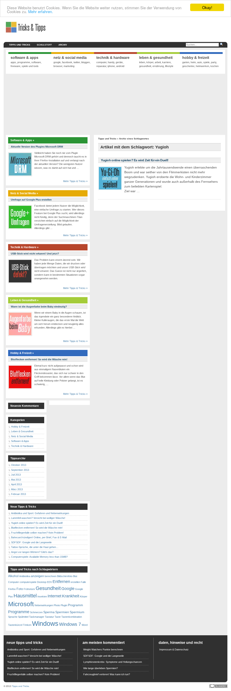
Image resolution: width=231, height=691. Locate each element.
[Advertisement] (115, 104)
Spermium (77, 612)
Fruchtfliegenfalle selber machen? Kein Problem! (37, 532)
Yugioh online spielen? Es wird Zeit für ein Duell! (134, 160)
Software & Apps (20, 441)
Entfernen (61, 581)
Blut (75, 576)
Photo (57, 605)
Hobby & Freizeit (20, 426)
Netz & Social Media (22, 436)
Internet (54, 596)
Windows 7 (70, 624)
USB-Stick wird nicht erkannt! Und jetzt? (35, 253)
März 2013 (17, 489)
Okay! (207, 7)
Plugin (64, 605)
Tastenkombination (71, 616)
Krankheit (70, 596)
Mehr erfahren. (40, 11)
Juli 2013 (16, 474)
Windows (45, 623)
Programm (75, 605)
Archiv (62, 45)
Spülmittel (23, 616)
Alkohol (13, 576)
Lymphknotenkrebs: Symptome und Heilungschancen (112, 662)
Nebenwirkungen (44, 605)
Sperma (49, 612)
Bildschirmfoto (64, 576)
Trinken (27, 625)
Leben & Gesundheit (22, 431)
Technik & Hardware (22, 446)
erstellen (75, 582)
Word (85, 625)
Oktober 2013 (18, 465)
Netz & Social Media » (24, 193)
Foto (19, 589)
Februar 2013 (18, 494)
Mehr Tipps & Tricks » (75, 181)
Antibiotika (24, 576)
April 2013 (16, 484)
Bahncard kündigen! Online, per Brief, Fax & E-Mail (39, 537)
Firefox (12, 589)
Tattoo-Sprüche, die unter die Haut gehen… (34, 547)
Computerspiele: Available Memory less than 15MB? (39, 556)
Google (67, 588)
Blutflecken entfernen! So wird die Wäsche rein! (39, 359)
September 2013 (20, 470)
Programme (18, 612)
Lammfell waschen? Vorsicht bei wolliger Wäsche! (38, 518)
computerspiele (28, 582)
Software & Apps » (22, 140)
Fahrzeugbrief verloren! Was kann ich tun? (106, 674)
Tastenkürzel (15, 625)
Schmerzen (36, 612)
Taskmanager (36, 616)
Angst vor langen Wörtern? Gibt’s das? (32, 552)
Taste (58, 616)
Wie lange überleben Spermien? (100, 668)
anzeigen (37, 576)
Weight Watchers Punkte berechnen (103, 649)
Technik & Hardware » (24, 247)
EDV (49, 582)
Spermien (62, 612)
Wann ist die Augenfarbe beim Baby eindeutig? (39, 306)
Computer (13, 582)
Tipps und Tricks (19, 45)
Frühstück (29, 589)
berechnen (50, 576)
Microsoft (21, 604)
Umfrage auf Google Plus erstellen (31, 199)
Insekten (42, 596)
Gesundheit (48, 588)
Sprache (12, 616)
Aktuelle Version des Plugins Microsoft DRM (37, 146)
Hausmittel (25, 596)
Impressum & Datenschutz (174, 649)
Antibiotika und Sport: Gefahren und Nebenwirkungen (40, 513)
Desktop (41, 582)
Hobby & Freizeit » (22, 353)
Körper (83, 596)
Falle (83, 582)
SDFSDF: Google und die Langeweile (31, 542)
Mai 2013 (16, 479)
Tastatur (49, 616)
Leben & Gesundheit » (24, 300)
